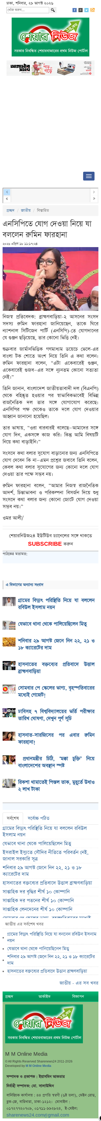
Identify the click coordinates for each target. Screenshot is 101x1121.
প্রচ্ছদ (10, 210)
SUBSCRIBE (45, 544)
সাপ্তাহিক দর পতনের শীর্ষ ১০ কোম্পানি (38, 900)
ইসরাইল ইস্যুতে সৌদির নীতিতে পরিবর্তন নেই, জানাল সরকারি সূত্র (46, 856)
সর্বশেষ (13, 818)
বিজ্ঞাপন (78, 996)
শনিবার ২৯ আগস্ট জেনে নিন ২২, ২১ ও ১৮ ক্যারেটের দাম (42, 871)
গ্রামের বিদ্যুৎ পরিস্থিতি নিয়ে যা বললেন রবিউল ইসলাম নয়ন (45, 831)
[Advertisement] (50, 125)
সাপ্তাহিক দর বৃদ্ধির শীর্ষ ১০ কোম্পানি (36, 891)
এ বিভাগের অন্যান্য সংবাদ (25, 584)
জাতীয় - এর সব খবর (79, 983)
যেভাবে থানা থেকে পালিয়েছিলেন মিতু (37, 843)
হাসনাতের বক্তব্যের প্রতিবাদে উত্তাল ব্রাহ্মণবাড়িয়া (47, 883)
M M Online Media (38, 1066)
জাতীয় (26, 210)
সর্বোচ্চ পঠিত (38, 818)
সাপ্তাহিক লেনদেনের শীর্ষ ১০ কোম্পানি (37, 909)
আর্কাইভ (45, 996)
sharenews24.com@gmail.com (37, 1115)
